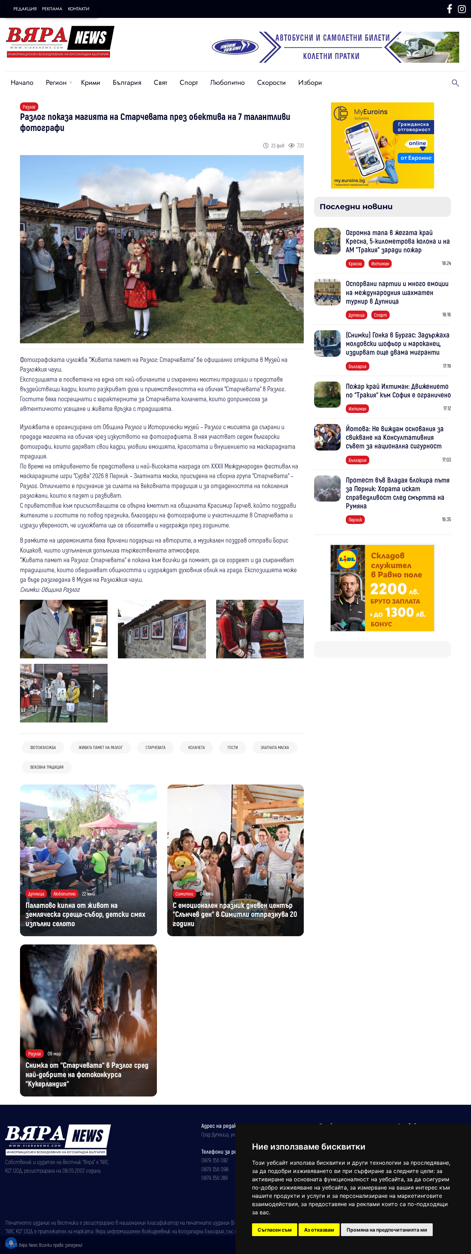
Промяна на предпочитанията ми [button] (387, 1230)
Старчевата (156, 747)
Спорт (189, 83)
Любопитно (227, 83)
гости (233, 747)
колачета (196, 747)
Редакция (25, 9)
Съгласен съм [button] (275, 1230)
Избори (310, 83)
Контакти (78, 9)
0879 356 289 (214, 1177)
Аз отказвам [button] (319, 1230)
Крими (90, 83)
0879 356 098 (214, 1168)
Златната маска (275, 747)
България (127, 83)
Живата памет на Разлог (101, 747)
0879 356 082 (214, 1159)
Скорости (271, 83)
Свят (160, 83)
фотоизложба (43, 747)
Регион (56, 83)
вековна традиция (46, 767)
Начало (22, 83)
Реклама (52, 9)
